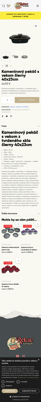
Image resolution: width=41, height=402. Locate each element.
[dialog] (20, 379)
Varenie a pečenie (22, 107)
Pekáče (12, 107)
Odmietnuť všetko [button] (29, 391)
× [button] (38, 359)
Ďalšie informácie (9, 214)
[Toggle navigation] (33, 6)
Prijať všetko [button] (10, 391)
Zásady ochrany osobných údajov (28, 377)
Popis (4, 126)
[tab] (20, 126)
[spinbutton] (7, 100)
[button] (36, 26)
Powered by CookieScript (20, 399)
